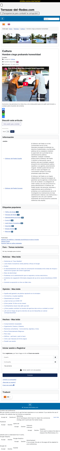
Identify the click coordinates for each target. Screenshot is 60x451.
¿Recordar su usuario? (9, 382)
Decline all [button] (12, 417)
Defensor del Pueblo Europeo (13, 188)
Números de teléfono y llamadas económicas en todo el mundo (20, 239)
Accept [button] (3, 424)
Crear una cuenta (8, 385)
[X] (30, 112)
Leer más (56, 417)
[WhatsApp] (30, 114)
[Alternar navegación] (2, 18)
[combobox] (51, 19)
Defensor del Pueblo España (13, 158)
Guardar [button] (15, 448)
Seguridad (8, 226)
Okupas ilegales (9, 228)
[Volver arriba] (57, 448)
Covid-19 (7, 220)
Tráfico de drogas (10, 212)
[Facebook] (30, 109)
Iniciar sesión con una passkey (31, 370)
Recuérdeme (8, 366)
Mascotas (8, 231)
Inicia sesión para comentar (11, 124)
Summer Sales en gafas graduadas (11, 243)
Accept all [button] (4, 417)
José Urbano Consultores (12, 223)
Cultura (13, 59)
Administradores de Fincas (13, 217)
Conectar (30, 375)
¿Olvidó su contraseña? (9, 379)
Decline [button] (10, 424)
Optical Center (5, 241)
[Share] (30, 117)
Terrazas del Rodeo (11, 214)
